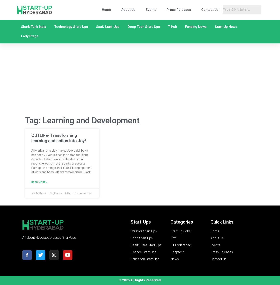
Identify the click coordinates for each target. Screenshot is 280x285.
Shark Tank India (33, 27)
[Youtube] (67, 255)
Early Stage (30, 36)
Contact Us (210, 10)
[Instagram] (54, 255)
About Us (128, 10)
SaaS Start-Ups (108, 27)
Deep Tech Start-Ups (144, 27)
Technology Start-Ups (71, 27)
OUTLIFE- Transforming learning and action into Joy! (58, 138)
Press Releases (179, 10)
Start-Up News (226, 27)
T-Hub (172, 27)
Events (151, 10)
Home (106, 10)
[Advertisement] (140, 79)
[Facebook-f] (27, 255)
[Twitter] (40, 255)
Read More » (39, 182)
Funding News (196, 27)
